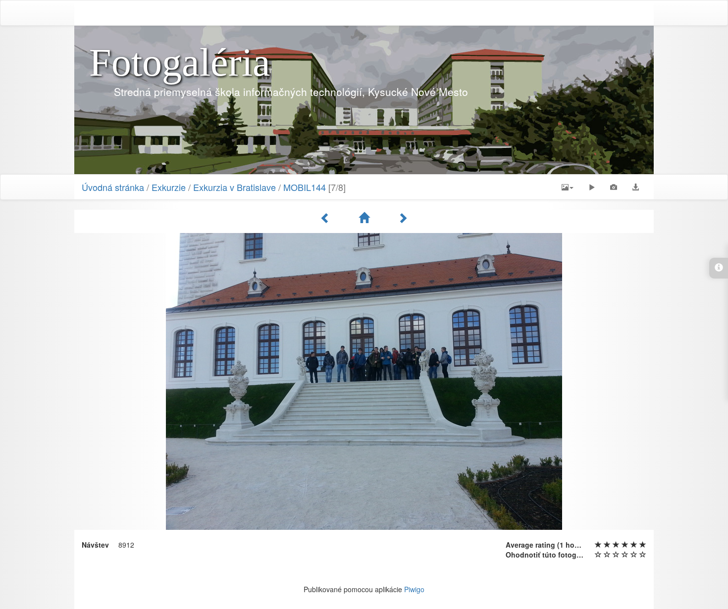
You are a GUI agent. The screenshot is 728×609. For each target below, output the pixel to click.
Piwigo (414, 589)
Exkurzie (169, 187)
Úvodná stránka (113, 187)
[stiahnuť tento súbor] (635, 187)
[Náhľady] (365, 218)
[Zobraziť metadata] (613, 187)
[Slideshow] (592, 187)
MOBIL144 (304, 187)
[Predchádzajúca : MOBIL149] (327, 218)
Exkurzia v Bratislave (234, 187)
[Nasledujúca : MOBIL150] (402, 218)
